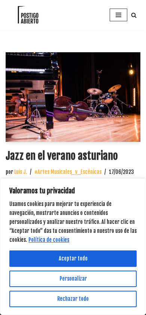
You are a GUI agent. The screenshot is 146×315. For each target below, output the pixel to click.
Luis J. (20, 171)
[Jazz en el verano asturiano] (73, 97)
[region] (73, 246)
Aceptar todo (73, 258)
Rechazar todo (73, 299)
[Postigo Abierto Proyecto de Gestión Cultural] (28, 15)
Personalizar (73, 278)
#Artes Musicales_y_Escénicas (67, 171)
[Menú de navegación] (118, 15)
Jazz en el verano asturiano (62, 155)
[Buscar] (134, 15)
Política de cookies (48, 240)
